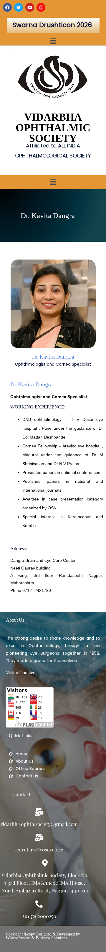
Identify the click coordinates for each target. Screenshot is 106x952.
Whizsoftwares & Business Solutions (36, 938)
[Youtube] (29, 7)
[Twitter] (18, 7)
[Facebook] (7, 7)
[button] (53, 41)
